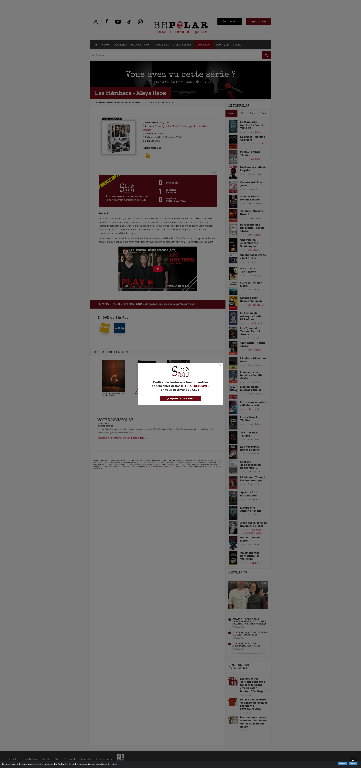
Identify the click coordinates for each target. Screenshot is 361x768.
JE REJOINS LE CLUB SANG (180, 398)
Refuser (353, 763)
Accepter (342, 763)
